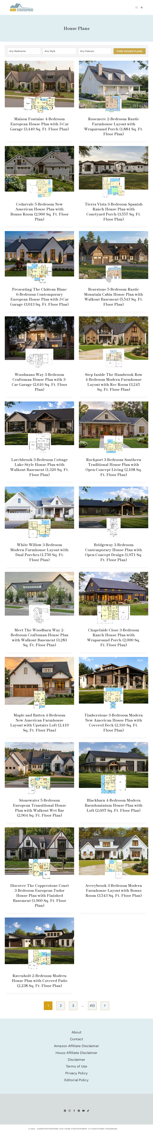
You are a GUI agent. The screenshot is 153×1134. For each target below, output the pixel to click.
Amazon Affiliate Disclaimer (76, 1046)
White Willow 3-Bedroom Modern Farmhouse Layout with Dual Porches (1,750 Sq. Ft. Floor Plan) (39, 552)
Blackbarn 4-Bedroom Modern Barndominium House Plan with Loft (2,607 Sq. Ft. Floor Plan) (114, 805)
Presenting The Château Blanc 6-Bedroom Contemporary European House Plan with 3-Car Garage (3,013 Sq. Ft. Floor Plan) (39, 296)
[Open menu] (136, 7)
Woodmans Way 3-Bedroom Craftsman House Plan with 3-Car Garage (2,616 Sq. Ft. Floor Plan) (39, 382)
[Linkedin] (65, 1110)
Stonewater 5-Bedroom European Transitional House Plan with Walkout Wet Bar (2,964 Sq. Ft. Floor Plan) (39, 807)
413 (92, 1005)
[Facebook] (74, 1110)
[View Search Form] (142, 8)
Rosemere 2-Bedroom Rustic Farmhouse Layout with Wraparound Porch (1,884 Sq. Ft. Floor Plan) (113, 126)
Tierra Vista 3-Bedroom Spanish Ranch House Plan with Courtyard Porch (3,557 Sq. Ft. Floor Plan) (114, 211)
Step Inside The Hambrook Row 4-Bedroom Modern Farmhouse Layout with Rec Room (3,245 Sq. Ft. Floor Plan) (113, 382)
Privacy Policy (76, 1073)
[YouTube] (83, 1110)
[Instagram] (69, 1110)
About (76, 1032)
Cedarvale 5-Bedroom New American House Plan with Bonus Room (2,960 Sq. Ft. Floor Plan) (39, 211)
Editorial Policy (76, 1080)
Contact (76, 1039)
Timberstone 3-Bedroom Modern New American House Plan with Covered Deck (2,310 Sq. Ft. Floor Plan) (113, 722)
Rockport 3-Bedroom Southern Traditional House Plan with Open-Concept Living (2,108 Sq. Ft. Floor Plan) (113, 467)
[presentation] (39, 86)
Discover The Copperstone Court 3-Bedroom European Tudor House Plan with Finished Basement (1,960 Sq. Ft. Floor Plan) (39, 895)
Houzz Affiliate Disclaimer (76, 1053)
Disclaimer (76, 1059)
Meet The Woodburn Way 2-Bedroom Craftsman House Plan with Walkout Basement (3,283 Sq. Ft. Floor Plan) (39, 637)
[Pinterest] (79, 1110)
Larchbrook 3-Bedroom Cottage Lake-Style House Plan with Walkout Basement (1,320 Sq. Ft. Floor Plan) (39, 467)
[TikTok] (88, 1110)
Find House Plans (129, 51)
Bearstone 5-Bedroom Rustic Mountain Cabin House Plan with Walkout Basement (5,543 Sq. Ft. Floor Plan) (113, 296)
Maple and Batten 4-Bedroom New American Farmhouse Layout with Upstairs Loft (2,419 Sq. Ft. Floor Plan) (39, 722)
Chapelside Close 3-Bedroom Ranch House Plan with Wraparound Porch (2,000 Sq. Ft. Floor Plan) (113, 637)
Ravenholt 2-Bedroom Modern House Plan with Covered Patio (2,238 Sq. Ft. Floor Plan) (39, 980)
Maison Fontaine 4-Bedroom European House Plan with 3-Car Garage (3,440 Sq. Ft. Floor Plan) (39, 123)
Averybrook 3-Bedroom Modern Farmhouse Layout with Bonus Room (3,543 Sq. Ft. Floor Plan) (113, 890)
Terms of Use (76, 1066)
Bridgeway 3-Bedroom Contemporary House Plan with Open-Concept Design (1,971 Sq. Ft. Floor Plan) (113, 552)
